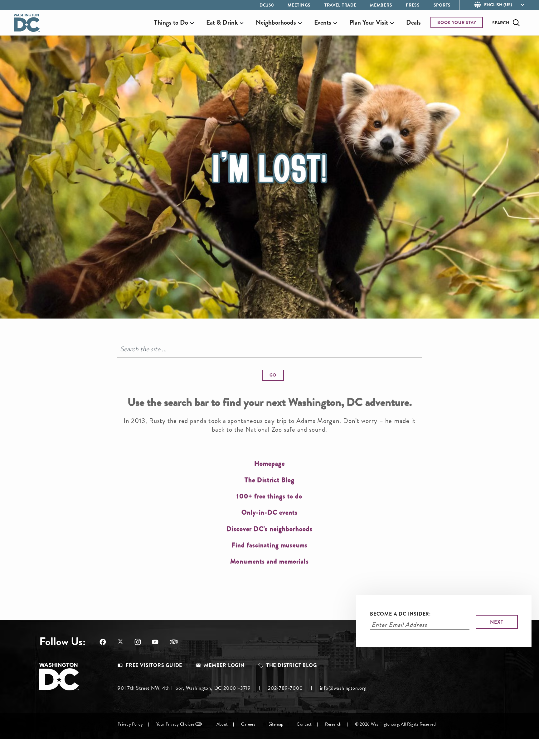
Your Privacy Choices (175, 724)
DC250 (267, 5)
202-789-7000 (285, 688)
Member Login (224, 665)
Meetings (299, 5)
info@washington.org (343, 688)
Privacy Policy (130, 724)
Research (333, 724)
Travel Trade (340, 5)
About (222, 724)
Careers (248, 724)
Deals (413, 22)
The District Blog (291, 665)
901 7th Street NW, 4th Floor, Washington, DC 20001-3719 (184, 688)
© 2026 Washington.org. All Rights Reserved (395, 724)
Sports (442, 5)
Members (381, 5)
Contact (304, 724)
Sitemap (276, 724)
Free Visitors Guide (154, 665)
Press (413, 5)
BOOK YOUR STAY (456, 22)
